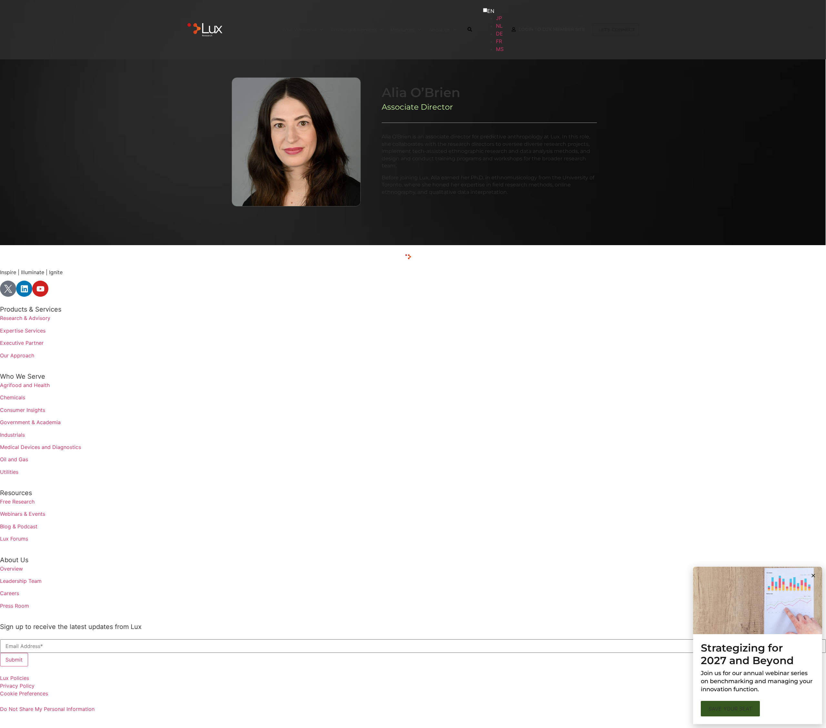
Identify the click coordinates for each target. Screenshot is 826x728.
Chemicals (12, 397)
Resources (16, 493)
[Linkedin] (24, 289)
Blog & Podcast (18, 526)
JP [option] (499, 18)
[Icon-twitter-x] (8, 289)
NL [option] (499, 26)
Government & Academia (30, 422)
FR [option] (499, 41)
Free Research (17, 501)
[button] (813, 575)
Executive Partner (22, 343)
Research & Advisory (25, 318)
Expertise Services (22, 330)
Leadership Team (21, 581)
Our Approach (17, 355)
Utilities (9, 472)
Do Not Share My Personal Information (47, 709)
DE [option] (499, 33)
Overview (11, 568)
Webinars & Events (22, 514)
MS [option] (500, 49)
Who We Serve (22, 376)
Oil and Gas (14, 459)
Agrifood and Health (25, 385)
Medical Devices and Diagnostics (40, 447)
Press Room (14, 606)
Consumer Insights (22, 410)
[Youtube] (40, 289)
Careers (9, 593)
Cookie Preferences (24, 693)
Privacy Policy (17, 686)
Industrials (12, 435)
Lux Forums (14, 538)
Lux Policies (14, 678)
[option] (500, 18)
